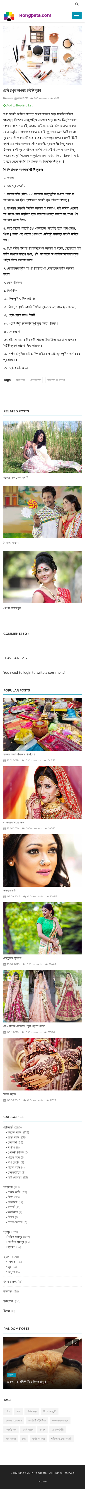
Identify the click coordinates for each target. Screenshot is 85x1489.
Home (42, 1481)
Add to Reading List (19, 105)
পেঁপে (8, 1411)
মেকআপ (9, 98)
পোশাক (11, 1261)
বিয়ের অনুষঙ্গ (9, 1094)
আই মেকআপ (14, 1177)
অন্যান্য (8, 1187)
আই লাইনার (11, 1438)
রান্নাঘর (7, 1291)
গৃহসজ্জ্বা (12, 1202)
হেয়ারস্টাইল (14, 1172)
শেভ (24, 1438)
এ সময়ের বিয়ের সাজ (13, 822)
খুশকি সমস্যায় (38, 1438)
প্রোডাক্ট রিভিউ (15, 1152)
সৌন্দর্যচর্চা (8, 1127)
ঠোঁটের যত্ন (32, 1411)
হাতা (18, 1411)
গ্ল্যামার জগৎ (10, 1281)
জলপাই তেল (11, 1429)
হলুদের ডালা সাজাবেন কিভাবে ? (19, 754)
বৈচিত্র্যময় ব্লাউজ (12, 958)
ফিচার (10, 1217)
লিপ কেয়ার (13, 1162)
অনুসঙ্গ (11, 1271)
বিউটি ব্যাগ (20, 379)
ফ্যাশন (7, 1256)
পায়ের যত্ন (13, 1157)
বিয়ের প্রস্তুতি (49, 1411)
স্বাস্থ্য (6, 1232)
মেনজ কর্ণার (13, 1192)
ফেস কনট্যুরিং (58, 1429)
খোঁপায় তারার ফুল (12, 608)
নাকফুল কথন (9, 890)
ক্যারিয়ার (12, 1212)
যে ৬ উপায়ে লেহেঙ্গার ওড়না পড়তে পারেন (24, 1026)
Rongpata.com (35, 15)
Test (6, 1311)
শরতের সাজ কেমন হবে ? (15, 477)
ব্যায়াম (11, 1247)
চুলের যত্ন (13, 1137)
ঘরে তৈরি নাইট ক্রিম (37, 1420)
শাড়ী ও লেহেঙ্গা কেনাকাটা (61, 1438)
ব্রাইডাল (8, 1301)
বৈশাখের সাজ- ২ (11, 543)
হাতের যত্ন (13, 1167)
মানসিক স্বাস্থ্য (15, 1242)
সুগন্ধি (11, 1147)
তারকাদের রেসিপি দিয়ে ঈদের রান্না (26, 1382)
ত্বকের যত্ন (14, 1132)
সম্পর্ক (11, 1207)
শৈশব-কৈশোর (14, 1222)
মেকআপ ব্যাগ (35, 379)
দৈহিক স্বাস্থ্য (14, 1237)
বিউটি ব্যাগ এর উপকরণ (56, 379)
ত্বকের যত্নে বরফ (14, 1420)
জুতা (9, 1266)
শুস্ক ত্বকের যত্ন (60, 1420)
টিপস (10, 1197)
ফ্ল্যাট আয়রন (28, 1429)
